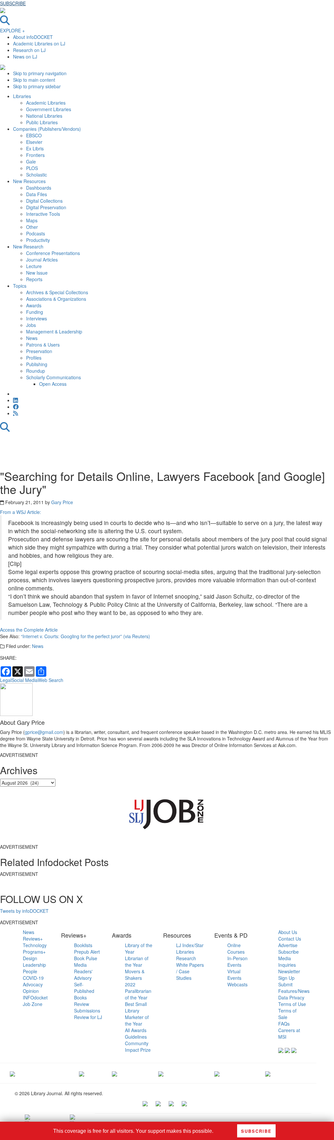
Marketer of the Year (137, 1020)
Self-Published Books (84, 991)
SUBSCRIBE (13, 3)
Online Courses (236, 948)
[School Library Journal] (267, 1073)
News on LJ (25, 56)
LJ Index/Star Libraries (190, 948)
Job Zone (32, 1004)
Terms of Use (292, 1004)
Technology (35, 945)
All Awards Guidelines (136, 1033)
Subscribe (288, 951)
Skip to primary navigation (40, 73)
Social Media (24, 680)
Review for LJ (88, 1017)
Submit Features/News (294, 987)
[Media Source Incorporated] (12, 1073)
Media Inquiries (287, 961)
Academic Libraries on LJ (39, 43)
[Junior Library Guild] (160, 1073)
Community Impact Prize (138, 1046)
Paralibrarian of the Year (138, 994)
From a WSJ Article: (20, 512)
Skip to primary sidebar (37, 86)
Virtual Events (234, 974)
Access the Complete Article (29, 629)
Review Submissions (87, 1007)
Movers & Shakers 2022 (134, 978)
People (30, 971)
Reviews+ (33, 938)
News (37, 646)
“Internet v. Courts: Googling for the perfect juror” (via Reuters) (85, 636)
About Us (287, 932)
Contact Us (289, 938)
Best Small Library (136, 1007)
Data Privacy (291, 997)
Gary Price (62, 502)
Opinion (31, 991)
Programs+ (34, 951)
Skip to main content (34, 80)
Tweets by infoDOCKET (24, 911)
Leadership (34, 964)
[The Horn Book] (114, 1073)
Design (30, 958)
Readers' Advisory (83, 974)
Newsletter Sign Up (289, 974)
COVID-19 (33, 978)
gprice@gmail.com (44, 732)
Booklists (83, 945)
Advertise (287, 945)
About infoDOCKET (33, 37)
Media (80, 964)
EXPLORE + (12, 30)
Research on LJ (29, 50)
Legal (5, 680)
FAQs (284, 1023)
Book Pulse (85, 958)
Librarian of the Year (136, 961)
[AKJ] (81, 1073)
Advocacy (33, 984)
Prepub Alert (87, 951)
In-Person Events (237, 961)
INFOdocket (35, 997)
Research (186, 958)
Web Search (50, 680)
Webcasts (237, 984)
